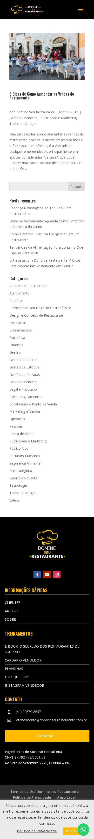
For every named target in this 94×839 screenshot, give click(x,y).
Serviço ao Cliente (23, 478)
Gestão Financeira (23, 118)
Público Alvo (18, 448)
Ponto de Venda (21, 433)
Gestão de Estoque (24, 367)
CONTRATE (47, 736)
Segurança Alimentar (25, 463)
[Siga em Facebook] (37, 574)
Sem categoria (20, 470)
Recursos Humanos (24, 455)
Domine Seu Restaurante (35, 112)
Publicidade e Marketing (58, 118)
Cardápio (16, 300)
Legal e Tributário (23, 389)
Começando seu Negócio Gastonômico (40, 308)
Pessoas (16, 426)
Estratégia (17, 337)
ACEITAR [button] (72, 831)
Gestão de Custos (23, 359)
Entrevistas (18, 322)
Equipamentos (20, 330)
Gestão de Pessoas (24, 374)
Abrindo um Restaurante (28, 285)
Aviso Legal (66, 797)
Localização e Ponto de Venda (33, 404)
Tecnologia (18, 485)
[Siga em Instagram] (56, 574)
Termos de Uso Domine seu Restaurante (44, 791)
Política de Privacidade (32, 797)
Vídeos (14, 500)
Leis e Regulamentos (25, 396)
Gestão (15, 352)
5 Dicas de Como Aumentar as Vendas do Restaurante (41, 96)
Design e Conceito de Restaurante (36, 315)
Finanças (16, 345)
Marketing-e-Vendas (25, 411)
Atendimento (19, 293)
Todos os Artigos (22, 123)
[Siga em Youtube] (47, 574)
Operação (17, 418)
